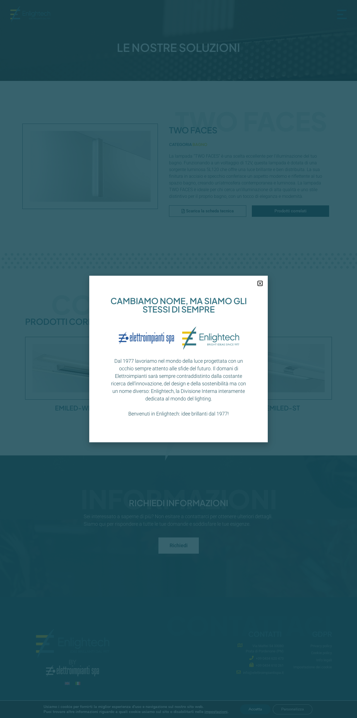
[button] (260, 283)
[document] (178, 359)
